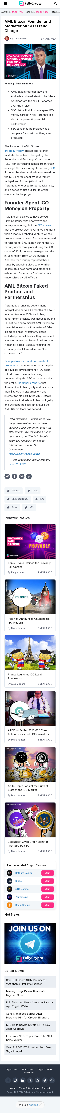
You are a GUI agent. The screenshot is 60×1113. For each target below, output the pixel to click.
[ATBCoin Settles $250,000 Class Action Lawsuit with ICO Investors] (30, 708)
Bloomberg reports (29, 383)
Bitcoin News (28, 1069)
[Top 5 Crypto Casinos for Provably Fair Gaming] (30, 541)
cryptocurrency (14, 150)
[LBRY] (52, 1080)
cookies (33, 1104)
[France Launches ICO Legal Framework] (30, 652)
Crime (35, 490)
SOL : (25, 12)
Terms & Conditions (29, 1088)
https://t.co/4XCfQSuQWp (24, 453)
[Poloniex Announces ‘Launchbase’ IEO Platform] (30, 596)
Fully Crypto (17, 572)
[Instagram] (15, 1080)
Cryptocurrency (20, 498)
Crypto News (12, 1069)
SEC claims (44, 225)
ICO (53, 168)
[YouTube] (37, 1080)
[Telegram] (45, 1080)
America (16, 490)
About (13, 1088)
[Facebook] (8, 1080)
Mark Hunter (18, 628)
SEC (31, 507)
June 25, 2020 (17, 464)
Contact (46, 1088)
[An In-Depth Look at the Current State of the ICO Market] (30, 764)
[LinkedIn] (23, 1080)
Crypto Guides (45, 1069)
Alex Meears (18, 684)
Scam (14, 507)
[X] (30, 1080)
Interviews (29, 1072)
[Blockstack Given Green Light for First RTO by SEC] (30, 820)
